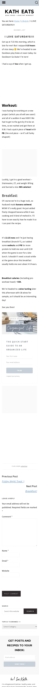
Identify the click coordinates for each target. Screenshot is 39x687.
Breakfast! (31, 491)
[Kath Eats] (19, 14)
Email (5, 560)
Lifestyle (24, 466)
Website (5, 570)
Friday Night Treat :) (13, 481)
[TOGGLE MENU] (3, 2)
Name (5, 550)
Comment (7, 516)
